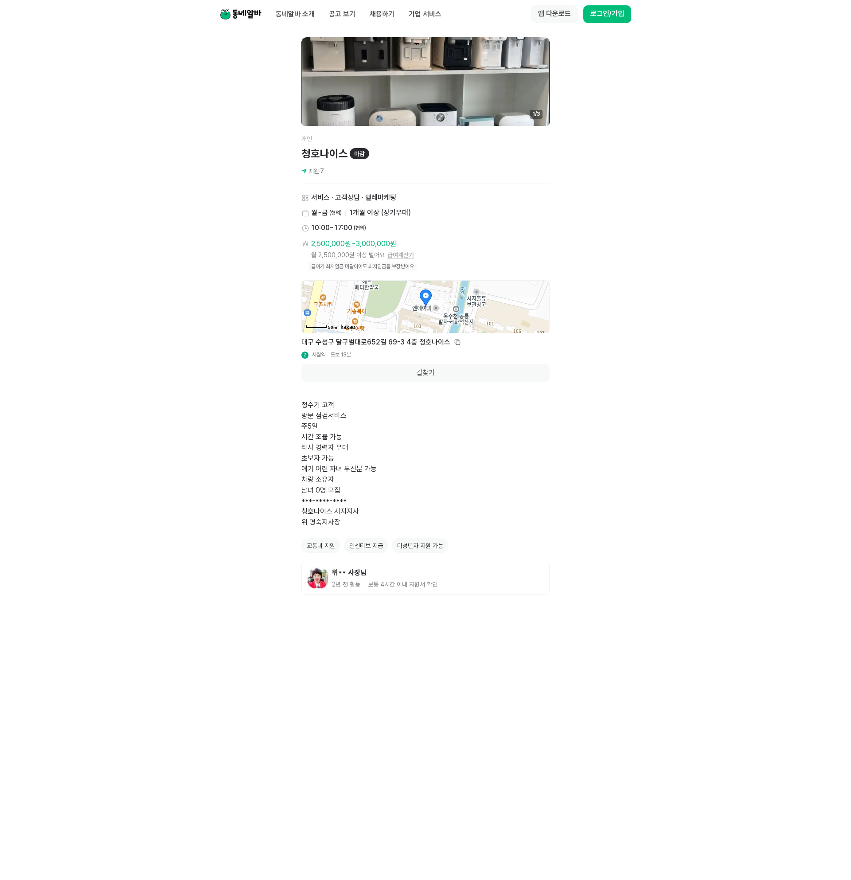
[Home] (241, 14)
